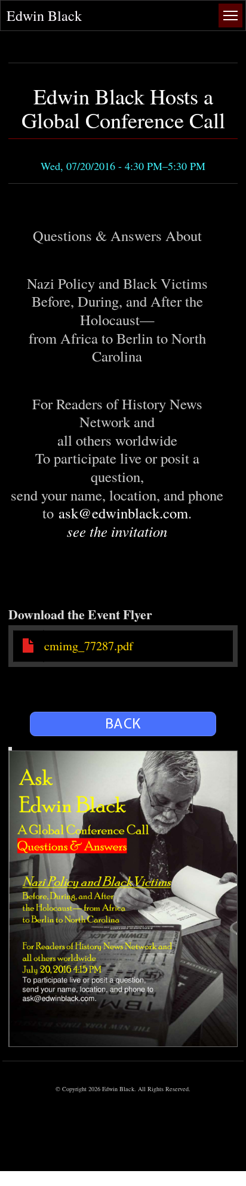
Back (123, 724)
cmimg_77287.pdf (88, 645)
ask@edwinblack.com (123, 513)
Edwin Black (44, 15)
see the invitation (117, 531)
